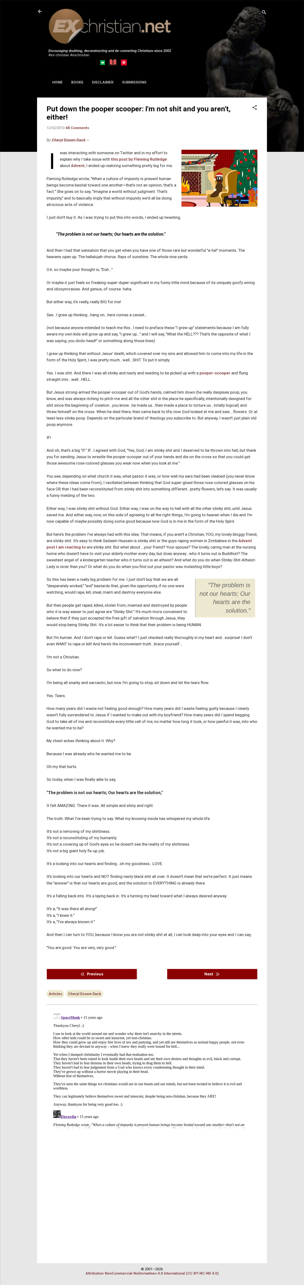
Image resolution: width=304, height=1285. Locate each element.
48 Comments (77, 128)
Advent (78, 165)
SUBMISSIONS (134, 82)
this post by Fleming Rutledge (139, 159)
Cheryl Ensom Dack (69, 140)
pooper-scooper (215, 373)
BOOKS (77, 82)
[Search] (264, 13)
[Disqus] (152, 1068)
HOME (57, 82)
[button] (254, 108)
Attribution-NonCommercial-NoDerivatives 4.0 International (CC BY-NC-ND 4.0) (152, 1273)
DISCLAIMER (103, 82)
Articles (55, 994)
